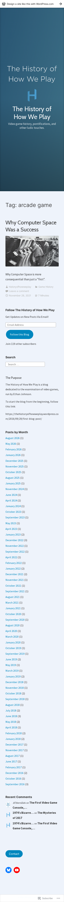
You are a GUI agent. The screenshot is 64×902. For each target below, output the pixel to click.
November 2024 (14, 489)
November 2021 (14, 579)
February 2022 (13, 563)
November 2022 (14, 545)
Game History (45, 286)
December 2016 (14, 773)
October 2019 (13, 648)
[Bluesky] (8, 870)
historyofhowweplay (20, 286)
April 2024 (11, 500)
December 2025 (14, 460)
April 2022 (11, 557)
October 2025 (13, 472)
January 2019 (13, 676)
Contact (14, 853)
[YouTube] (17, 870)
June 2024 (11, 494)
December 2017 (14, 744)
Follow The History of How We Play (30, 310)
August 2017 (12, 755)
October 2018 (13, 693)
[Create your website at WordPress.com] (32, 4)
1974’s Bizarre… (23, 813)
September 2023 (15, 517)
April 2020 (11, 631)
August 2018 (12, 705)
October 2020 (13, 614)
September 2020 (15, 619)
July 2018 (10, 710)
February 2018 (13, 733)
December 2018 (14, 682)
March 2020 (12, 636)
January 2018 (13, 739)
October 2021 (13, 585)
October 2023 (13, 511)
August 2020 (12, 625)
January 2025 (13, 483)
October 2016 (13, 778)
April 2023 (11, 529)
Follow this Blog (19, 334)
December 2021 (14, 574)
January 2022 (13, 568)
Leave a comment (19, 291)
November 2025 (14, 466)
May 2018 (10, 721)
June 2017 (11, 761)
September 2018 (15, 699)
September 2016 (15, 784)
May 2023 (10, 523)
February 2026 (13, 449)
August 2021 (12, 597)
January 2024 (13, 506)
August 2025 (12, 477)
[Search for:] (25, 363)
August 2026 (12, 438)
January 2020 (13, 642)
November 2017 (14, 750)
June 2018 (11, 716)
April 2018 (11, 727)
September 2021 (15, 591)
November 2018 (14, 687)
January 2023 (13, 534)
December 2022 (14, 540)
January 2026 (13, 455)
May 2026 (10, 443)
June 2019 (11, 659)
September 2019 (15, 653)
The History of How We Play (32, 113)
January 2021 (13, 608)
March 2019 (12, 670)
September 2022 (15, 551)
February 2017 (13, 767)
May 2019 (10, 665)
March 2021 (12, 602)
